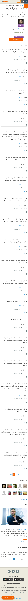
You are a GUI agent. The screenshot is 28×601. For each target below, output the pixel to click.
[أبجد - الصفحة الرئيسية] (19, 1)
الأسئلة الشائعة (12, 592)
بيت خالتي (21, 5)
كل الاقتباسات (10, 559)
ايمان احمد (4, 495)
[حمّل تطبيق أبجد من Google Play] (8, 579)
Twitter (24, 59)
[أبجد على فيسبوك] (17, 571)
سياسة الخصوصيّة (18, 598)
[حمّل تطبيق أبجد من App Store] (19, 579)
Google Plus (22, 59)
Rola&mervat (4, 489)
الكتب (23, 592)
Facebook (26, 59)
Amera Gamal (18, 559)
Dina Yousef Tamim (20, 495)
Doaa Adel (10, 489)
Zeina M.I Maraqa (25, 489)
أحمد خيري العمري (17, 29)
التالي (10, 474)
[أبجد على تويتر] (13, 571)
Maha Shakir (15, 495)
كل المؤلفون (23, 541)
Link (19, 59)
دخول (1, 1)
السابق (17, 474)
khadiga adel (20, 489)
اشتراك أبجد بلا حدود (5, 592)
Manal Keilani (15, 489)
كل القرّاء (23, 499)
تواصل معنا (19, 592)
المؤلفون (12, 594)
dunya (10, 495)
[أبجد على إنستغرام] (9, 571)
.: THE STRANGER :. (25, 495)
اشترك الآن (16, 40)
